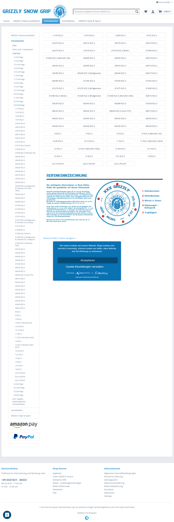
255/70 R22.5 (20, 131)
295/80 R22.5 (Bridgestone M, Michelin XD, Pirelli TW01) (25, 188)
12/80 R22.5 (19, 116)
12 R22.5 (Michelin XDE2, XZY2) (24, 346)
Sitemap (108, 496)
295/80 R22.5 (20, 182)
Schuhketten (16, 410)
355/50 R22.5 (20, 253)
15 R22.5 (18, 362)
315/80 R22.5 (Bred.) (23, 233)
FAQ (54, 492)
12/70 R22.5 (19, 112)
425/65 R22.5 (20, 286)
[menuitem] (106, 11)
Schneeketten (17, 41)
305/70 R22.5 (20, 198)
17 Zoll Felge (18, 75)
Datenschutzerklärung (114, 483)
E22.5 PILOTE (20, 380)
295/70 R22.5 (20, 175)
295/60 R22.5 (20, 171)
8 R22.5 (18, 312)
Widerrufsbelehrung (113, 486)
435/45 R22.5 (20, 290)
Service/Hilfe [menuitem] (164, 2)
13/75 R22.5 (19, 120)
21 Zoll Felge (18, 98)
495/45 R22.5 (20, 308)
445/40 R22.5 (20, 293)
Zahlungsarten (110, 479)
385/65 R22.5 (20, 271)
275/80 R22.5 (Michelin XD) (25, 153)
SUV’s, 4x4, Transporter (22, 49)
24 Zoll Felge (18, 384)
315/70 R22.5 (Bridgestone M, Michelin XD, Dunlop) (25, 221)
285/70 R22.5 (20, 164)
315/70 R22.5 (20, 216)
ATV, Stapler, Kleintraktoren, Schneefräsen (19, 401)
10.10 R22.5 (19, 330)
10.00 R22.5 (19, 326)
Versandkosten (81, 507)
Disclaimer (109, 489)
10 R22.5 (18, 319)
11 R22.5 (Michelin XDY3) (24, 337)
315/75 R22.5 (20, 226)
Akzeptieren (87, 260)
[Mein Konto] (153, 11)
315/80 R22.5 (20, 230)
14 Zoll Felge (18, 57)
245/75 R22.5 (20, 127)
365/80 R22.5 (20, 260)
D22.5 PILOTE (20, 377)
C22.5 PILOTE (20, 373)
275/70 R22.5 (20, 142)
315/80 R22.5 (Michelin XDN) (23, 244)
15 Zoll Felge (18, 61)
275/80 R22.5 (20, 149)
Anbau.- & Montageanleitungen (67, 483)
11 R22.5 (18, 334)
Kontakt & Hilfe (59, 479)
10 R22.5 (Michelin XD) (23, 323)
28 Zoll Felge (18, 395)
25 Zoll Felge (18, 391)
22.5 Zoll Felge (19, 105)
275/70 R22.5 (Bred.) (23, 145)
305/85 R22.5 (20, 202)
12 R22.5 (18, 341)
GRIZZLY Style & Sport (21, 415)
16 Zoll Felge (18, 68)
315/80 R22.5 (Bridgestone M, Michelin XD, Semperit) (25, 238)
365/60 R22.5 (20, 256)
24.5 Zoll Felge (19, 388)
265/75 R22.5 (20, 138)
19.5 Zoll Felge (19, 90)
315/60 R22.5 (20, 209)
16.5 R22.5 (19, 365)
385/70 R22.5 (20, 279)
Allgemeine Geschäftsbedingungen (120, 473)
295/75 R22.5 (20, 179)
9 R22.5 (18, 315)
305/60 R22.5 (20, 194)
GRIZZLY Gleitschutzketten (23, 35)
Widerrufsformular (61, 486)
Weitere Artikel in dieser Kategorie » (60, 238)
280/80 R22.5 (20, 156)
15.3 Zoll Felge (19, 64)
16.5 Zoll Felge (19, 72)
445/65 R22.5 (20, 297)
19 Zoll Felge (18, 87)
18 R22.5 (18, 369)
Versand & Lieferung (113, 476)
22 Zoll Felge (18, 101)
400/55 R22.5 (20, 282)
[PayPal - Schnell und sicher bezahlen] (24, 436)
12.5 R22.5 (19, 354)
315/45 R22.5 (20, 205)
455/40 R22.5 (20, 301)
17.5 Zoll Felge (19, 79)
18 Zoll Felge (18, 83)
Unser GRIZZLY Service (63, 476)
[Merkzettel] (146, 11)
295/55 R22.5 (20, 167)
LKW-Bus (16, 53)
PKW (14, 45)
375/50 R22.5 (20, 264)
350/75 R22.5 (20, 249)
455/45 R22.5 (20, 304)
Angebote (57, 473)
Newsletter (58, 489)
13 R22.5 (18, 358)
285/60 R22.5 (20, 160)
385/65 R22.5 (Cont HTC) (24, 275)
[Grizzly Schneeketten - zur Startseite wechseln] (34, 11)
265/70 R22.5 (20, 134)
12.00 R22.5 (19, 351)
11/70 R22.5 (19, 109)
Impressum (109, 492)
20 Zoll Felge (18, 94)
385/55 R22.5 (20, 267)
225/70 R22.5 (20, 123)
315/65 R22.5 (20, 213)
